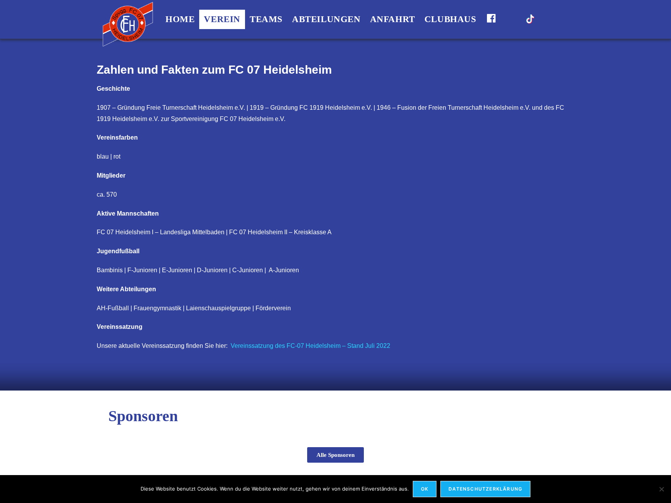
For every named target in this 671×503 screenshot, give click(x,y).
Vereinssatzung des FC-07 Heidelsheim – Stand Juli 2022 (310, 345)
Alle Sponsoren (335, 455)
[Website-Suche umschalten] (547, 19)
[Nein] (661, 489)
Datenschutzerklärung (485, 489)
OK (424, 489)
